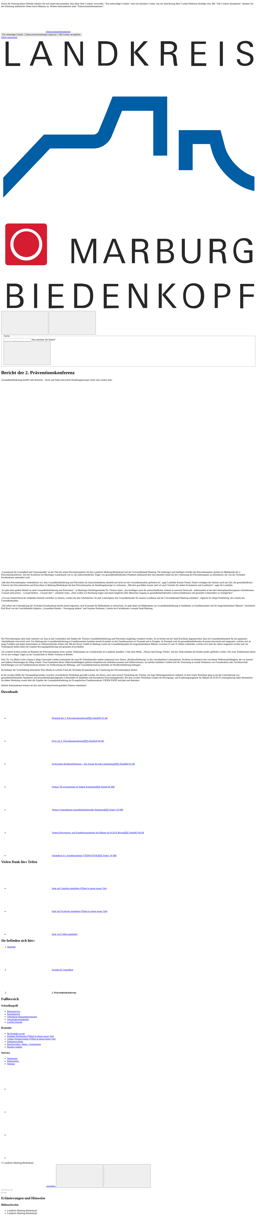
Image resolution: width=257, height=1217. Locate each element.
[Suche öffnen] (24, 323)
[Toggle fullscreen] (8, 1189)
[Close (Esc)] (2, 1189)
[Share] (5, 1189)
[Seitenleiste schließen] (127, 1176)
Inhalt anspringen (9, 37)
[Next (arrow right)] (5, 1192)
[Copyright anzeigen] (29, 567)
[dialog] (128, 19)
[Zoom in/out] (11, 1189)
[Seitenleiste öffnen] (72, 323)
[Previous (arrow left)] (2, 1192)
